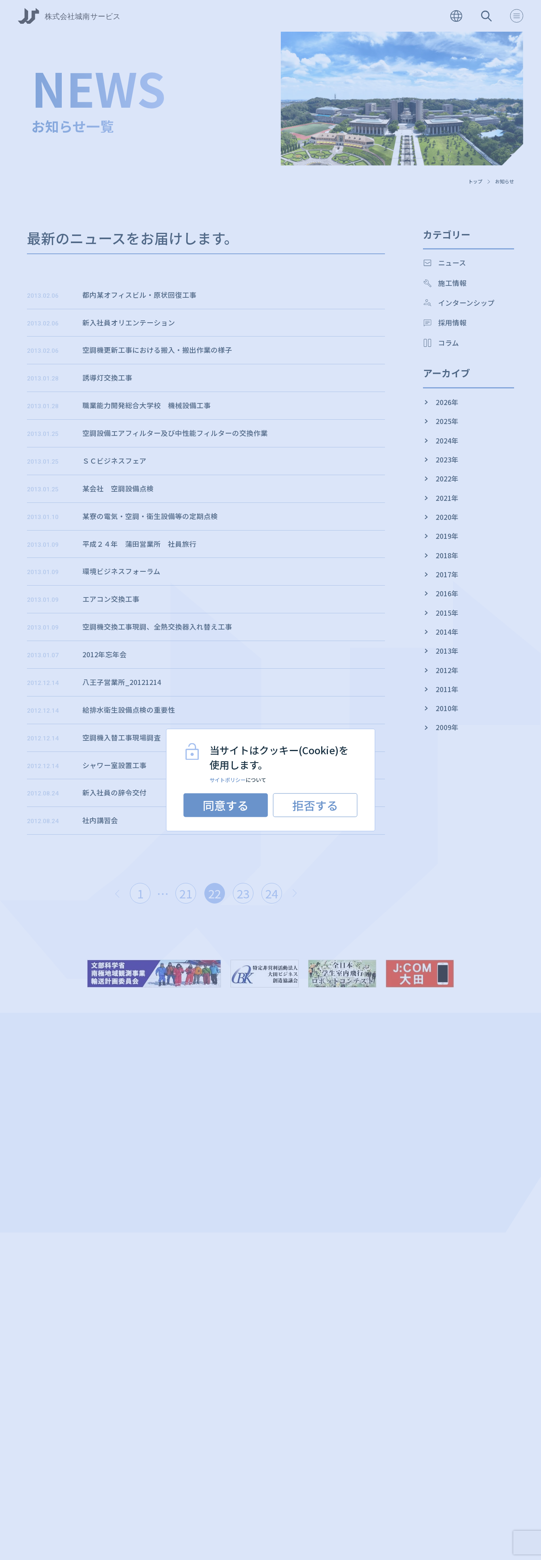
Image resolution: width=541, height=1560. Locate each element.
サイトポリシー (228, 780)
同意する (226, 805)
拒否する (315, 805)
